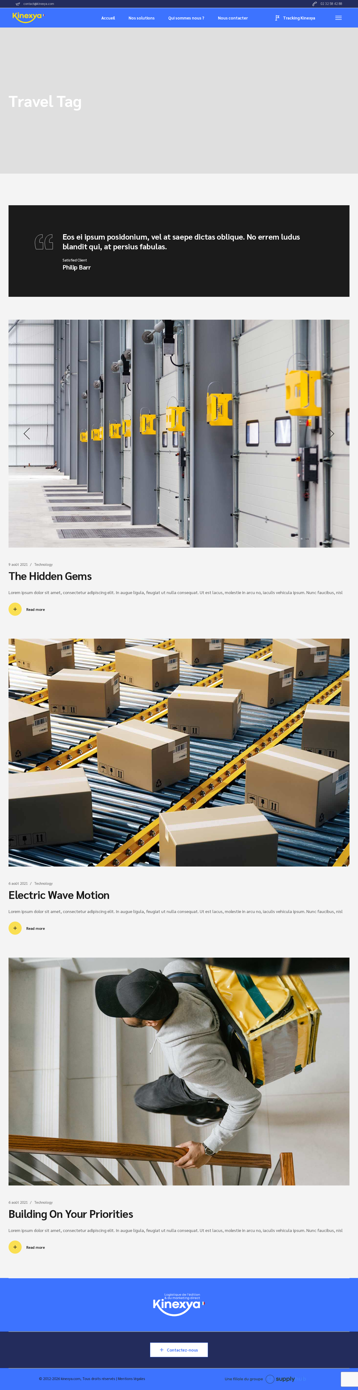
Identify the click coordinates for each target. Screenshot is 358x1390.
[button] (27, 434)
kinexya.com (70, 1378)
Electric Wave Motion (59, 894)
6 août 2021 (18, 883)
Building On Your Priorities (71, 1213)
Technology (43, 564)
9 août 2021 (18, 564)
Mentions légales (131, 1378)
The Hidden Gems (50, 575)
